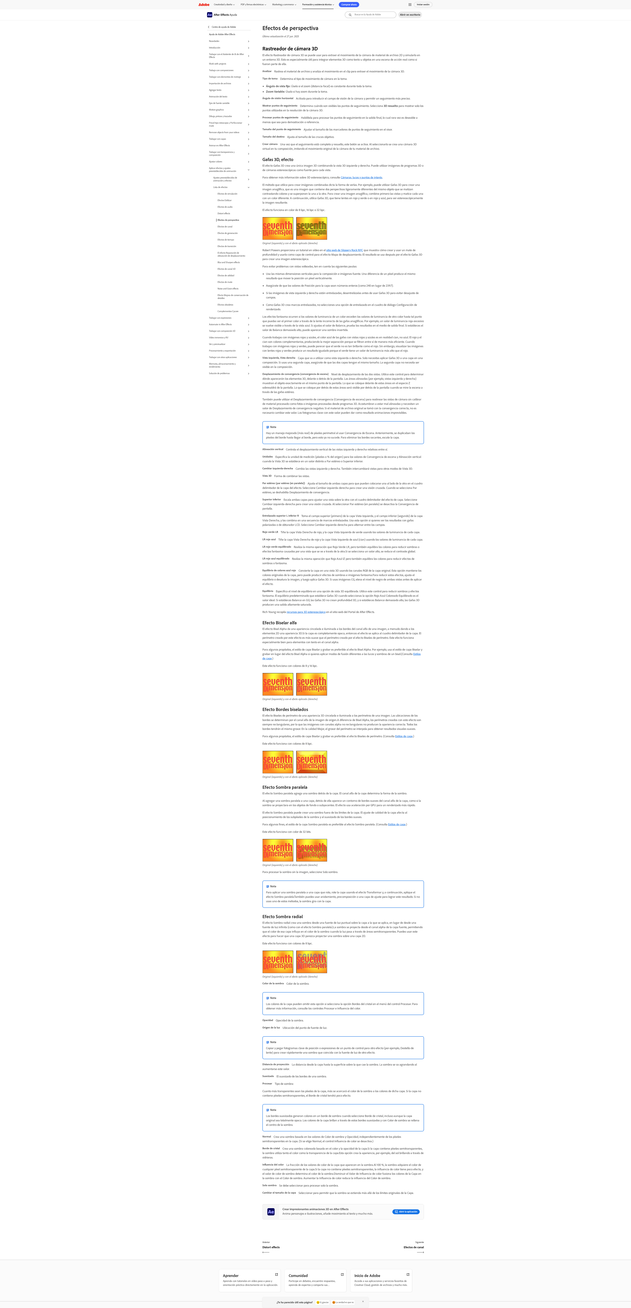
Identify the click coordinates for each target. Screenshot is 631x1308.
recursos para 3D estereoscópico (306, 612)
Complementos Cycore (228, 311)
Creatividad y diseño (223, 4)
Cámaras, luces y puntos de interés (361, 177)
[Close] (363, 1301)
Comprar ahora (349, 4)
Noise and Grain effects (228, 288)
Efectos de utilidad (226, 275)
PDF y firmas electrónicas (252, 4)
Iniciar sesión (423, 4)
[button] (410, 4)
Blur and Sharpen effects (229, 262)
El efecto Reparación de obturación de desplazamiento (231, 254)
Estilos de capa (404, 736)
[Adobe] (204, 4)
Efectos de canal (225, 226)
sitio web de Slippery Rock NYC (344, 250)
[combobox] (370, 14)
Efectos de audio (225, 207)
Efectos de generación (228, 233)
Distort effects (224, 213)
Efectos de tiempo (226, 239)
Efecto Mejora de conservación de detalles (233, 297)
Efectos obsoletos (225, 304)
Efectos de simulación (227, 193)
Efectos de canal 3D (226, 269)
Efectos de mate (225, 282)
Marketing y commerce (283, 4)
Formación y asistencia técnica (317, 4)
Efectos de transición (227, 246)
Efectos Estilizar (225, 200)
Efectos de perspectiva (228, 220)
